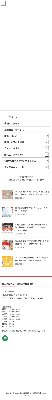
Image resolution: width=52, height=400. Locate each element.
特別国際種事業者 (26, 177)
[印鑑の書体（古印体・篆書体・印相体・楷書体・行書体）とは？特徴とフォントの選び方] (7, 228)
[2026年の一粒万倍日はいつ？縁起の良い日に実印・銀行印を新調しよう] (7, 261)
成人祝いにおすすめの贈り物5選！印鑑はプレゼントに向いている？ (32, 242)
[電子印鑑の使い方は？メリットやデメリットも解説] (7, 212)
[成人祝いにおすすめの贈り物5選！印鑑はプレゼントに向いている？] (7, 245)
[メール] (5, 338)
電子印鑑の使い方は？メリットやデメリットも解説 (32, 209)
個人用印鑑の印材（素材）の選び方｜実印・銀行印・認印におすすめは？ (32, 193)
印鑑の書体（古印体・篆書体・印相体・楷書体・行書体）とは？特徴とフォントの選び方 (32, 227)
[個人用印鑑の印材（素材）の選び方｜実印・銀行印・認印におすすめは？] (7, 195)
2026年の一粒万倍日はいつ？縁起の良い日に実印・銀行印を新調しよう (31, 259)
